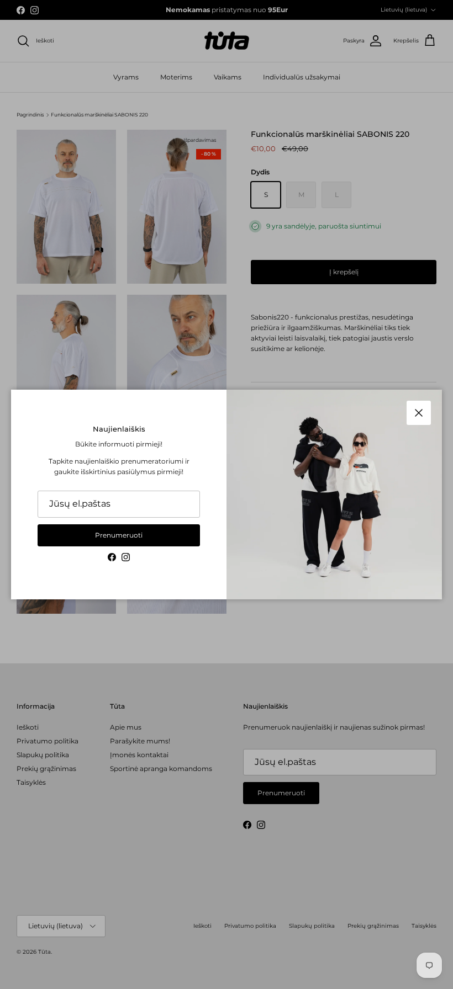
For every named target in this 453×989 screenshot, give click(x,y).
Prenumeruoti (119, 535)
